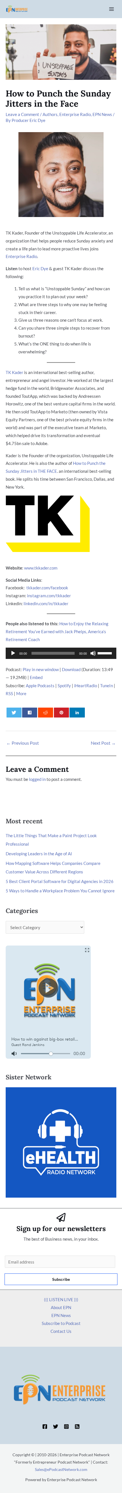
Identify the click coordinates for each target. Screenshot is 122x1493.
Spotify (64, 685)
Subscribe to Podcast (61, 1323)
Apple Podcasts (40, 685)
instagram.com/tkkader (49, 595)
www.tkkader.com (40, 567)
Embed (36, 677)
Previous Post (22, 743)
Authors (50, 114)
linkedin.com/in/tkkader (46, 603)
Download (71, 669)
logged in (37, 779)
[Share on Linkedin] (77, 713)
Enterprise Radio (75, 114)
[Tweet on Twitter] (14, 713)
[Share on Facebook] (29, 713)
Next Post (103, 743)
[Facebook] (44, 1426)
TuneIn (106, 685)
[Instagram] (66, 1426)
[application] (61, 653)
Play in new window (41, 669)
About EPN (61, 1307)
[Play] (13, 653)
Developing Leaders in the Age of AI (39, 853)
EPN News (102, 114)
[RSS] (77, 1426)
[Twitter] (55, 1426)
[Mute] (93, 653)
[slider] (105, 653)
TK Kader (14, 372)
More (21, 693)
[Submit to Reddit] (45, 713)
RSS (9, 693)
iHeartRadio (85, 685)
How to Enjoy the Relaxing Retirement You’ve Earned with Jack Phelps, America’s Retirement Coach (57, 631)
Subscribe (61, 1279)
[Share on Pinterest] (61, 713)
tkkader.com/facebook (47, 587)
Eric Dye (40, 268)
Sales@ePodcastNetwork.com (61, 1469)
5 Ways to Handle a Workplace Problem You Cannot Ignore (60, 890)
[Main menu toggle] (112, 9)
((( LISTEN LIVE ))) (61, 1299)
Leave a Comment (22, 114)
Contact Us (61, 1331)
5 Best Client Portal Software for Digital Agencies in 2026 (59, 881)
